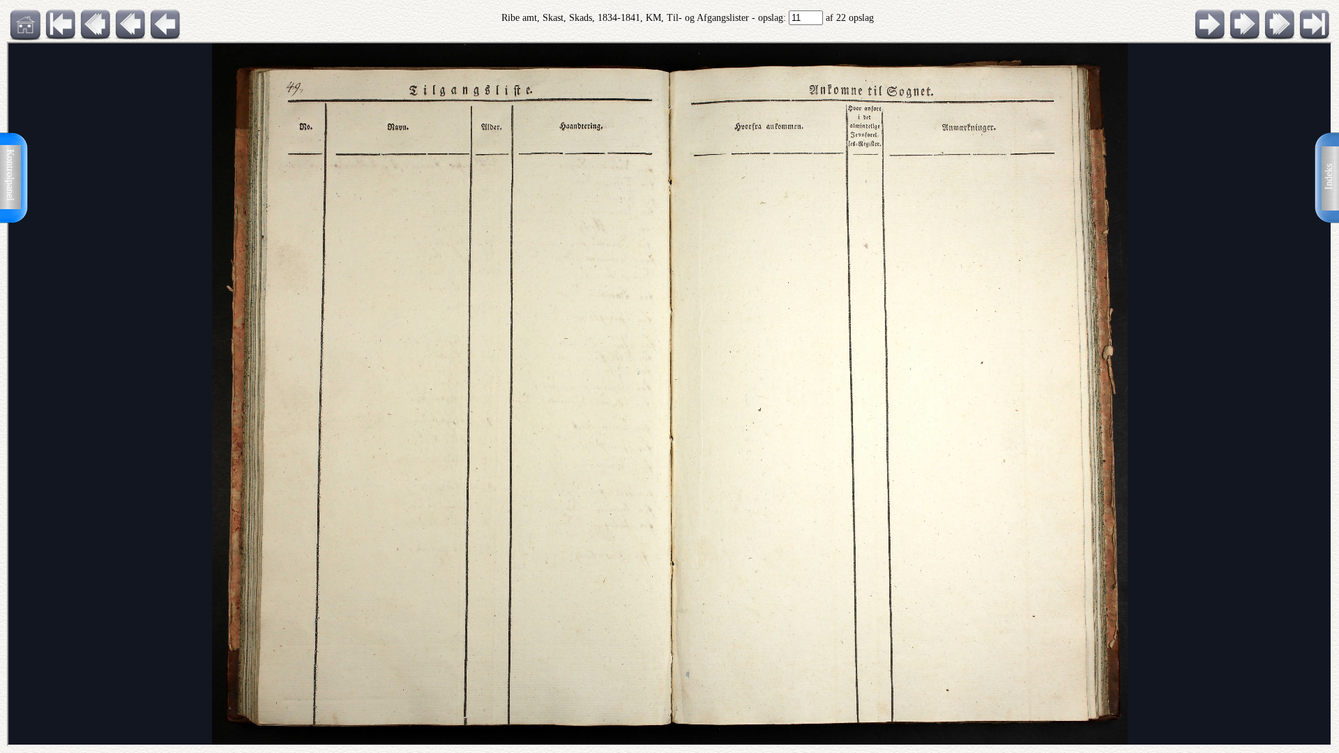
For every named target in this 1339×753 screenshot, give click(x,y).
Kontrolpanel (10, 175)
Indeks (1329, 177)
